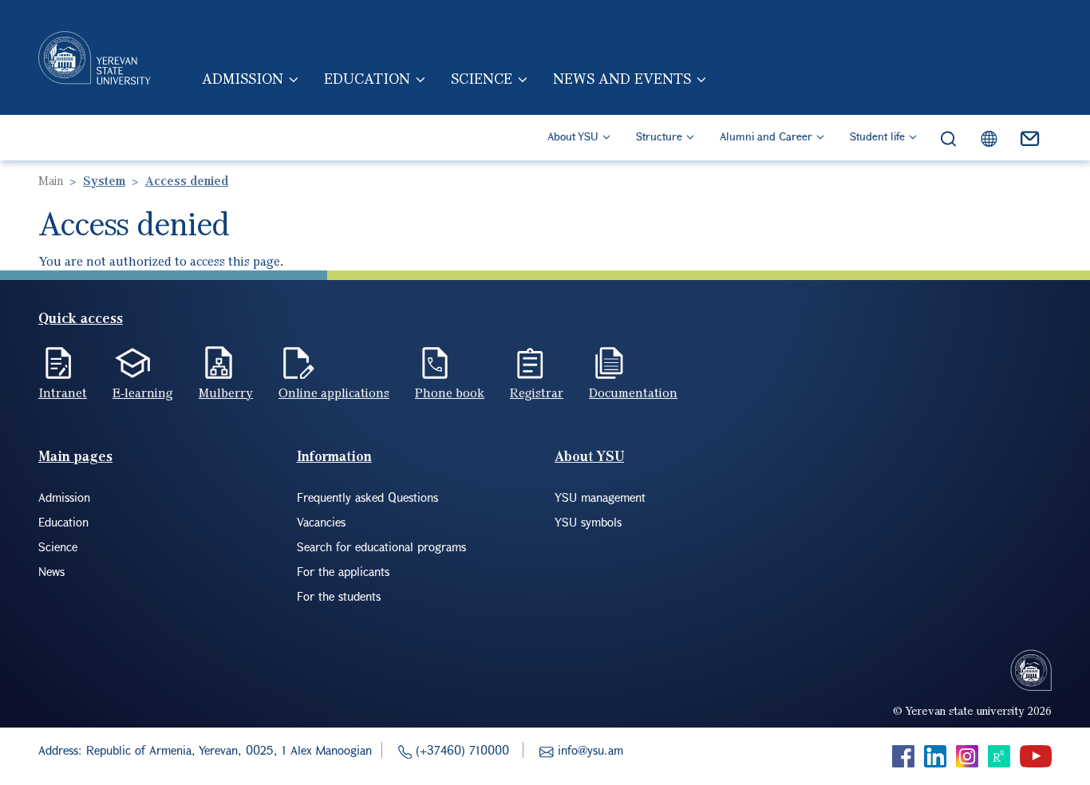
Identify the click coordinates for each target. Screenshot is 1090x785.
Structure (659, 136)
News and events (622, 78)
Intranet (62, 392)
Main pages (75, 456)
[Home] (94, 57)
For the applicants (343, 571)
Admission (242, 78)
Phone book (449, 392)
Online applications (333, 392)
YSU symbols (588, 522)
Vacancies (321, 522)
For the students (339, 596)
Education (367, 78)
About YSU (572, 136)
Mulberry (226, 392)
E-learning (143, 392)
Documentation (633, 392)
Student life (877, 136)
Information (334, 456)
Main (50, 180)
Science (481, 78)
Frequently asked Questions (367, 497)
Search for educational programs (381, 546)
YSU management (600, 497)
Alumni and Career (766, 136)
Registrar (536, 392)
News (51, 571)
